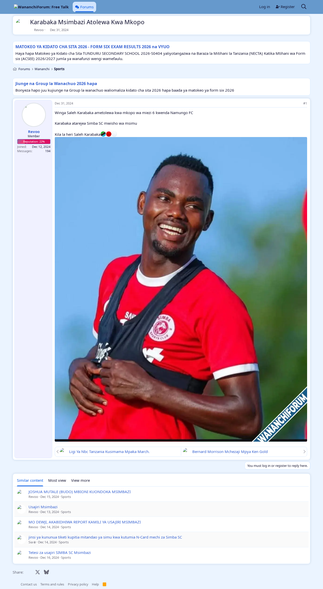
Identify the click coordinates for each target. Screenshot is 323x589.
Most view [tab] (57, 480)
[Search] (304, 7)
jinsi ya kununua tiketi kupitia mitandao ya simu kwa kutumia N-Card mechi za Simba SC (105, 537)
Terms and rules (52, 584)
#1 (305, 103)
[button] (15, 584)
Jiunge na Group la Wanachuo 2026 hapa (56, 83)
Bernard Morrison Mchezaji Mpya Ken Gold (230, 451)
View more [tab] (80, 480)
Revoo (39, 30)
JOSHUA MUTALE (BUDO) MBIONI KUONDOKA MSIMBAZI (80, 491)
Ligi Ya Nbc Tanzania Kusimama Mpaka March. (109, 451)
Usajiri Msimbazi (43, 506)
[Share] (298, 103)
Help (95, 584)
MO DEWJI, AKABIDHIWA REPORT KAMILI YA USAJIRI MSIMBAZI (85, 521)
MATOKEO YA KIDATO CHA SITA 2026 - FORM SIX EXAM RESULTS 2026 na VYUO (92, 46)
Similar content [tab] (30, 480)
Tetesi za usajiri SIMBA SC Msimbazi (60, 552)
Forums (87, 6)
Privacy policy (78, 584)
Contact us (29, 584)
